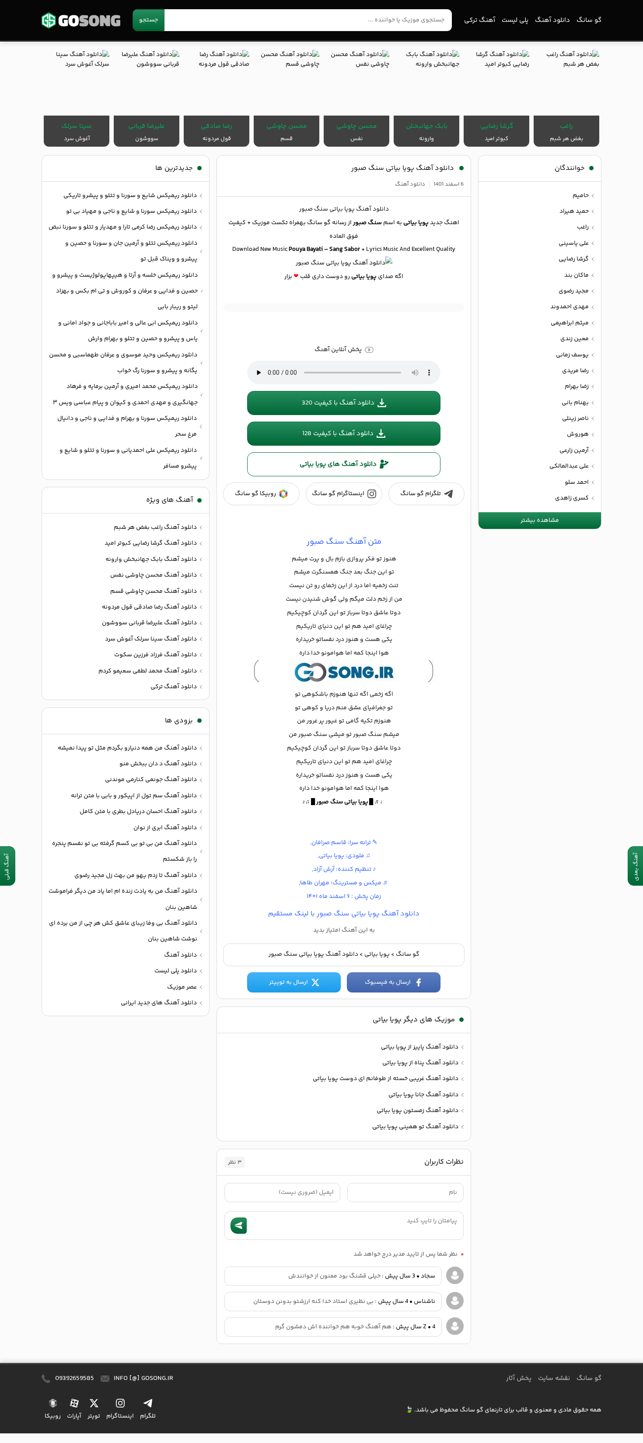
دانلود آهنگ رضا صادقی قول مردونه (149, 607)
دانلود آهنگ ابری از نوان (165, 828)
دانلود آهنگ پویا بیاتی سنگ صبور (402, 168)
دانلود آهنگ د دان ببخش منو (158, 764)
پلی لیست (515, 20)
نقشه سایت (554, 1378)
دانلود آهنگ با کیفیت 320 (338, 403)
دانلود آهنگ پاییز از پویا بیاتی (419, 1047)
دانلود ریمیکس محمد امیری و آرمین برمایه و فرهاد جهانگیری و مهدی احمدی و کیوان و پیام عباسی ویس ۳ (125, 394)
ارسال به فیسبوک (388, 982)
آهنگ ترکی (479, 20)
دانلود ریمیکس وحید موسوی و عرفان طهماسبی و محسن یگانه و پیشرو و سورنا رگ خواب (123, 363)
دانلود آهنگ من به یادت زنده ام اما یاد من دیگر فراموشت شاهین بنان (123, 899)
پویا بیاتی (377, 954)
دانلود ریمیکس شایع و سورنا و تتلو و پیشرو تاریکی (130, 196)
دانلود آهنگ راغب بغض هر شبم (155, 527)
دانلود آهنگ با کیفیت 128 (338, 434)
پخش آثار (518, 1378)
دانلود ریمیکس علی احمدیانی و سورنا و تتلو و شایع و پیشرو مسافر (128, 458)
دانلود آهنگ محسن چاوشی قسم (153, 591)
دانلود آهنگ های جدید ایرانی (159, 1003)
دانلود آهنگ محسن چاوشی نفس (153, 575)
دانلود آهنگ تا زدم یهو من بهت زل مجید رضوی (135, 875)
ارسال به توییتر (288, 982)
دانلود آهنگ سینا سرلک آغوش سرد (151, 639)
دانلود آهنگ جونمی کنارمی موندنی (151, 780)
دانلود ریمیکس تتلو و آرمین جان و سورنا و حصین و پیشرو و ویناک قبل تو (131, 251)
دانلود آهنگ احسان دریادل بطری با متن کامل (138, 812)
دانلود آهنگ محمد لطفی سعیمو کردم (147, 671)
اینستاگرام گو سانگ (338, 494)
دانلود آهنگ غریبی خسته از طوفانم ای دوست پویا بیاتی (385, 1079)
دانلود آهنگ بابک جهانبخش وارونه (151, 559)
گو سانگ (81, 20)
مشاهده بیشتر (540, 520)
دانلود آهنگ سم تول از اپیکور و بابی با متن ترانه (134, 796)
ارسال (239, 1226)
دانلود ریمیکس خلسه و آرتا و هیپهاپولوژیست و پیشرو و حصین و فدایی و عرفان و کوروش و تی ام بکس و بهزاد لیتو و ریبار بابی (125, 291)
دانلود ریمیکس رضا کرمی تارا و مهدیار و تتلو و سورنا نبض (123, 227)
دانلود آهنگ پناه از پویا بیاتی (420, 1063)
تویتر (93, 1416)
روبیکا (53, 1416)
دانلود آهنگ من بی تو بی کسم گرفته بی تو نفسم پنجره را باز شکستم (124, 851)
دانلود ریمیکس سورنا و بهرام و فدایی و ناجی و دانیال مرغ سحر (127, 426)
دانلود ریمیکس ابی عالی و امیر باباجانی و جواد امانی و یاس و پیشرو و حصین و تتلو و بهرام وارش (128, 331)
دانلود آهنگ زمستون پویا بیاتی (417, 1111)
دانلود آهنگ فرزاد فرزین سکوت (155, 655)
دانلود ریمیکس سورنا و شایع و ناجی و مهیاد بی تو (131, 211)
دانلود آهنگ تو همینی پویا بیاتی (415, 1127)
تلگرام (148, 1416)
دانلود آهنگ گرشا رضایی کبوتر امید (151, 543)
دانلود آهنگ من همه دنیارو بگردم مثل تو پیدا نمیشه (127, 748)
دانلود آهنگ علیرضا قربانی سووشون (149, 623)
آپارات (74, 1416)
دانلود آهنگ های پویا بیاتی (338, 464)
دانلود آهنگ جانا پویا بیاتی (423, 1095)
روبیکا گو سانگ (255, 494)
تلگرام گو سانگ (420, 494)
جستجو (148, 20)
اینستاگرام (120, 1416)
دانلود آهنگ (552, 20)
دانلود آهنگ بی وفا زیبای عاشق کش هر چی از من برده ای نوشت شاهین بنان (123, 931)
